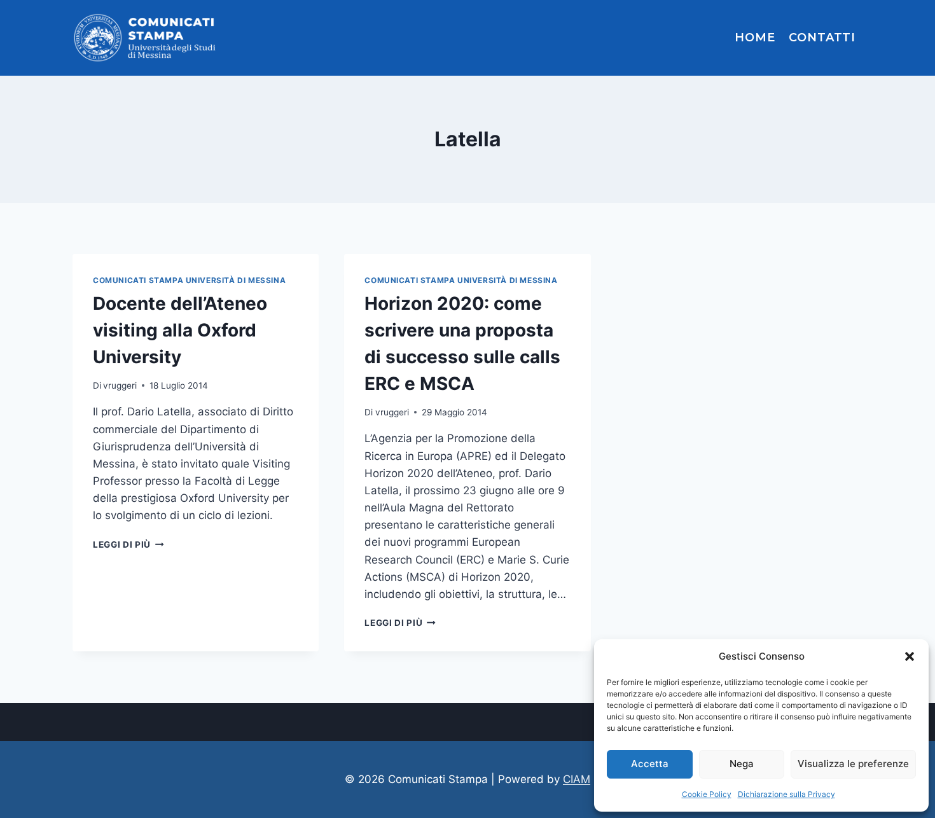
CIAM (576, 779)
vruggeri (120, 385)
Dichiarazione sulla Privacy (786, 794)
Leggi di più (128, 544)
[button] (909, 656)
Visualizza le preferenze (853, 764)
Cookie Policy (706, 794)
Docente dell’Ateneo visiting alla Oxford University (180, 330)
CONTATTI (822, 38)
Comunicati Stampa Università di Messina (189, 280)
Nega (742, 764)
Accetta (649, 764)
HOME (755, 38)
